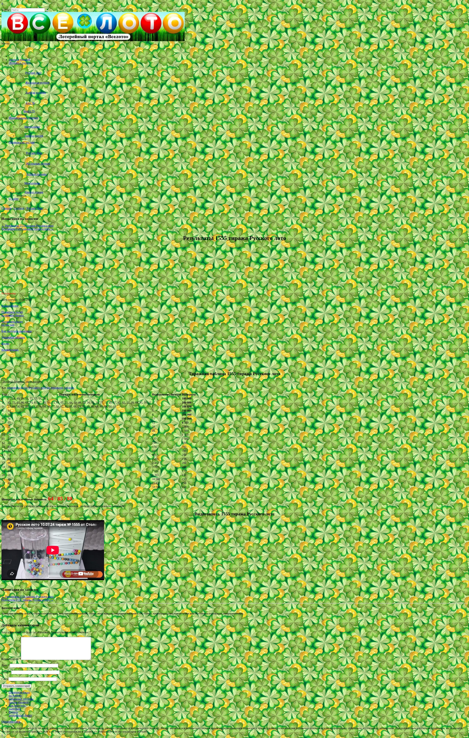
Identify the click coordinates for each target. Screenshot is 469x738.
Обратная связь (11, 721)
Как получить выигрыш (16, 331)
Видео (5, 343)
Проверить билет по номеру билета (12, 314)
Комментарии (10, 349)
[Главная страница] (14, 56)
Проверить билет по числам (12, 323)
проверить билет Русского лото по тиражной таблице (40, 387)
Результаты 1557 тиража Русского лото (27, 228)
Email (5, 672)
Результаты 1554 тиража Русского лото (27, 225)
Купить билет (10, 305)
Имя (5, 665)
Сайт (4, 679)
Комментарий (11, 659)
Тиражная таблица (13, 337)
